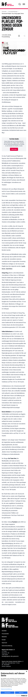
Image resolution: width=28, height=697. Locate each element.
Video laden (14, 149)
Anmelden (4, 630)
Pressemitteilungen (12, 11)
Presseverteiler (5, 633)
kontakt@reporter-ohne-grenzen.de (10, 656)
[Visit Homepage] (14, 620)
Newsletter (4, 636)
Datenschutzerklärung (7, 645)
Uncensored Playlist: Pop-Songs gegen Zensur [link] (13, 13)
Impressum (4, 642)
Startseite (4, 11)
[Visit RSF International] (14, 625)
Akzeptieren (7, 692)
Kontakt (4, 639)
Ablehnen (21, 692)
